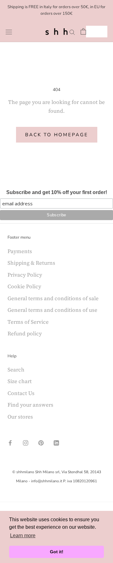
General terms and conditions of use (52, 310)
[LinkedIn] (56, 442)
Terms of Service (28, 322)
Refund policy (25, 333)
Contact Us (21, 393)
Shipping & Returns (31, 263)
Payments (20, 251)
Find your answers (30, 405)
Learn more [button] (22, 535)
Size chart (20, 381)
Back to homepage (56, 135)
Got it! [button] (56, 551)
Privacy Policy (25, 275)
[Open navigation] (9, 31)
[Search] (72, 31)
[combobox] (96, 31)
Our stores (20, 416)
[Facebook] (10, 442)
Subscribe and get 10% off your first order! (56, 192)
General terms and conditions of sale (53, 298)
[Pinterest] (41, 442)
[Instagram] (25, 442)
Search (16, 369)
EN (92, 31)
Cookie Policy (24, 286)
